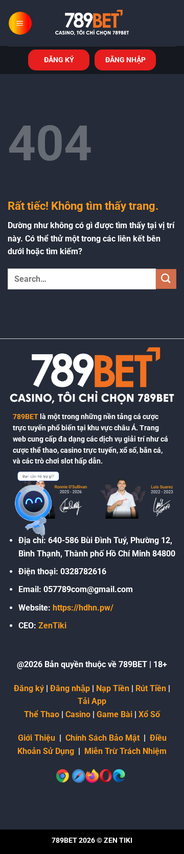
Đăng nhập (70, 688)
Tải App (92, 701)
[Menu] (20, 23)
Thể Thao (41, 714)
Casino (77, 714)
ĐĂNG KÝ (59, 60)
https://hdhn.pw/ (83, 608)
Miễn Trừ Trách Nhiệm (125, 751)
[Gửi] (166, 279)
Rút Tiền (150, 688)
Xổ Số (149, 714)
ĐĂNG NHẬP (125, 60)
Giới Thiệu (36, 738)
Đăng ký (29, 688)
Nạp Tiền (112, 688)
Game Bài (114, 714)
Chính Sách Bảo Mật (102, 738)
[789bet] (92, 23)
